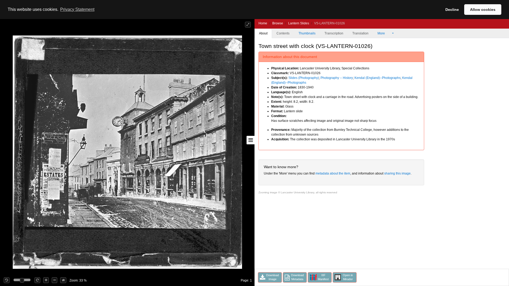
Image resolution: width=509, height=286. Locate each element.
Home (262, 23)
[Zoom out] (54, 280)
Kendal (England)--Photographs (377, 78)
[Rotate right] (37, 280)
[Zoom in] (46, 280)
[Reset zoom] (63, 280)
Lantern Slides (298, 23)
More (382, 33)
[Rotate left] (7, 280)
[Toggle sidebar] (250, 140)
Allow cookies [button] (482, 9)
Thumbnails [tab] (307, 33)
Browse (277, 23)
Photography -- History (337, 78)
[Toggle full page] (248, 25)
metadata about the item (332, 173)
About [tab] (263, 33)
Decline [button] (452, 9)
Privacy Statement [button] (77, 9)
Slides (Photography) (303, 78)
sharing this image (397, 173)
